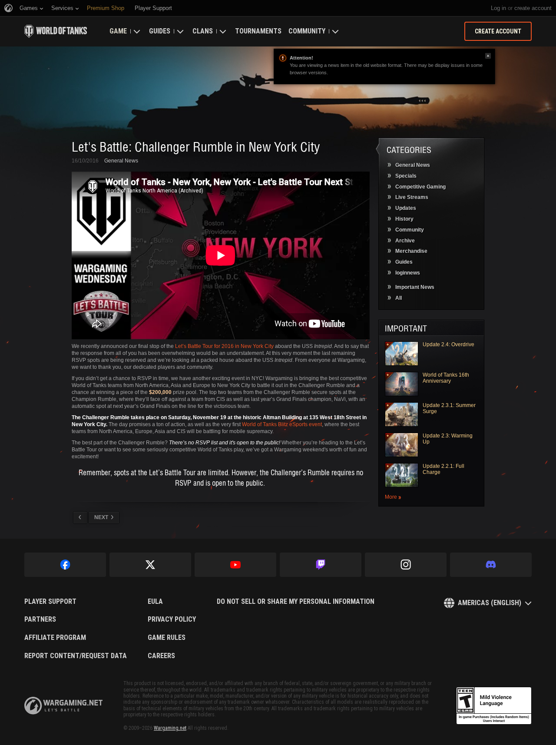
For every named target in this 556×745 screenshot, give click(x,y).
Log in (498, 8)
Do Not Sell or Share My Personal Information (295, 602)
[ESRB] (494, 706)
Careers (161, 656)
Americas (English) (489, 603)
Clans (202, 31)
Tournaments (258, 31)
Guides (159, 31)
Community (306, 31)
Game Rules (166, 638)
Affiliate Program (55, 638)
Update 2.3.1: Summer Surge (449, 408)
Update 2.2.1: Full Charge (443, 469)
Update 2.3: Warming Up (448, 439)
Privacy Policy (172, 619)
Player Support (50, 602)
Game (118, 31)
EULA (155, 602)
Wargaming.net (170, 728)
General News (121, 161)
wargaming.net (63, 705)
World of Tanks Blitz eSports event (282, 424)
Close (488, 56)
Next (101, 517)
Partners (40, 619)
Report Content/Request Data (75, 656)
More (391, 497)
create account (533, 8)
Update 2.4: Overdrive (448, 344)
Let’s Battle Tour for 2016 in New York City (225, 346)
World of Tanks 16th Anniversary (446, 378)
